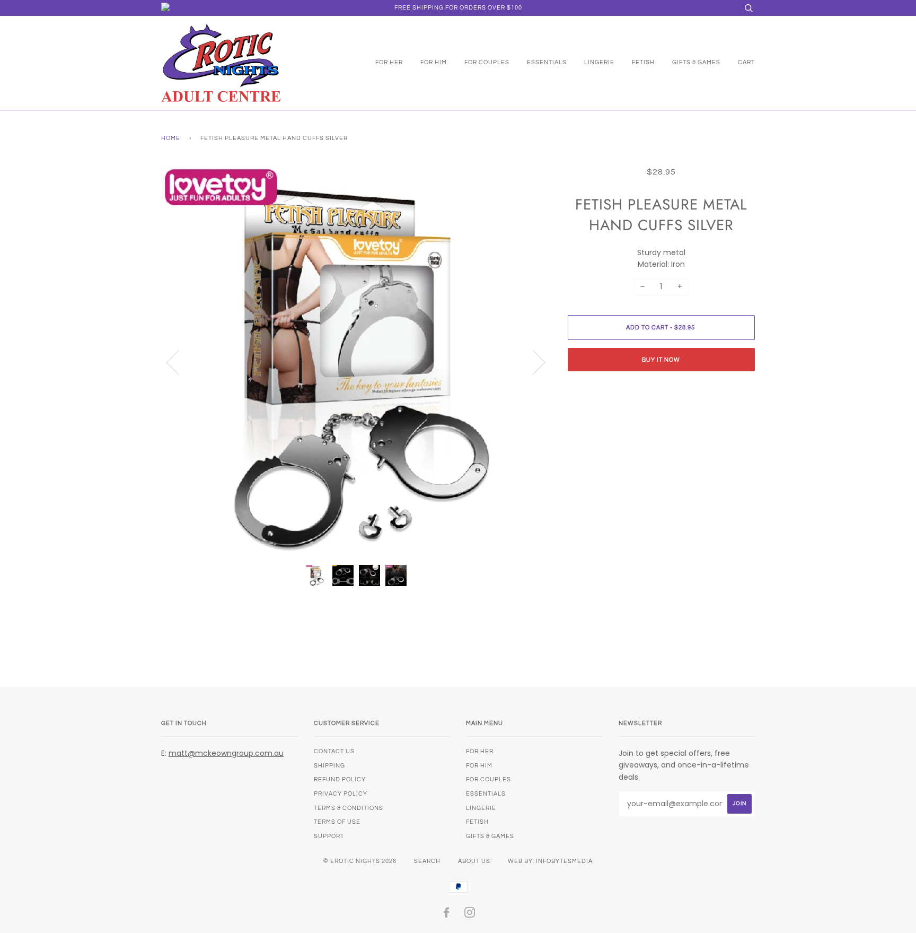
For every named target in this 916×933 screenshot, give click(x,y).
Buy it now (661, 360)
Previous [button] (179, 362)
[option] (356, 361)
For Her (389, 62)
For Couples (486, 62)
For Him (433, 62)
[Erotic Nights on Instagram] (469, 915)
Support (329, 836)
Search (427, 861)
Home (170, 138)
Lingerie (599, 62)
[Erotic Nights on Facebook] (446, 915)
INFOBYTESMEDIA (564, 861)
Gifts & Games (696, 62)
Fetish (643, 62)
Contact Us (334, 751)
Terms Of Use (337, 822)
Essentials (547, 62)
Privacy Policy (340, 794)
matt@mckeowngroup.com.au (226, 753)
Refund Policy (340, 779)
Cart (746, 62)
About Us (474, 861)
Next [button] (532, 362)
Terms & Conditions (348, 808)
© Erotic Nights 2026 (360, 861)
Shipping (329, 766)
